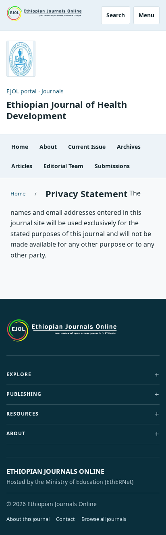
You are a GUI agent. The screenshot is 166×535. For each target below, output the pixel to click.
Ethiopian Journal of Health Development (66, 109)
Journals (53, 91)
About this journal (28, 519)
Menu (146, 15)
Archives (129, 146)
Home (19, 146)
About (48, 146)
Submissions (112, 166)
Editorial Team (63, 166)
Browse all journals (103, 519)
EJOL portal (21, 91)
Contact (65, 519)
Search (115, 15)
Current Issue (87, 146)
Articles (21, 166)
